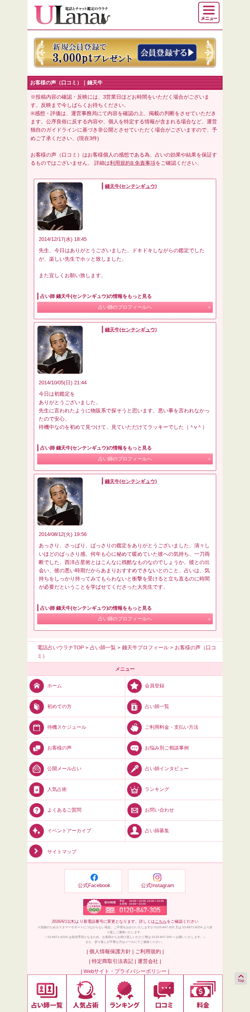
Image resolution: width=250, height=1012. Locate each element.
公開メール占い (64, 768)
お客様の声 (59, 747)
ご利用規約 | (149, 951)
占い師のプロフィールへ (125, 307)
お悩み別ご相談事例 (167, 747)
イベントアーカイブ (69, 830)
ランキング (157, 789)
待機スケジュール (66, 727)
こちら (161, 921)
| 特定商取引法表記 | (112, 961)
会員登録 (154, 685)
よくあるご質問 (64, 810)
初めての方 (59, 706)
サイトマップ (62, 851)
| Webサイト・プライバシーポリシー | (125, 971)
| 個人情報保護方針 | (110, 951)
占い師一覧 (157, 706)
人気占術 (57, 789)
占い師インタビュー (167, 768)
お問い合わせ (159, 810)
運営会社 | (149, 961)
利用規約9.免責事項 (132, 163)
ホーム (54, 685)
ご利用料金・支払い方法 (171, 727)
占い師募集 (157, 830)
